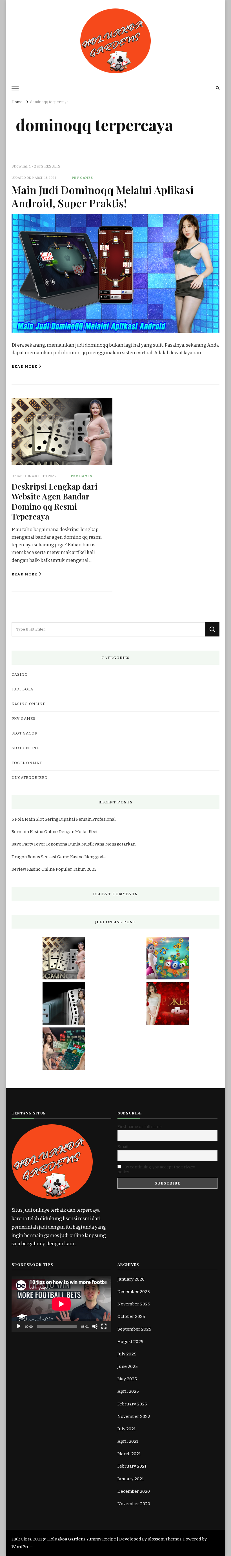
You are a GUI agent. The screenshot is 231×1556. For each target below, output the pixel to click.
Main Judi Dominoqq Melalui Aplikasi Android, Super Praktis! (103, 196)
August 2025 (130, 1341)
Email (122, 1146)
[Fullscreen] (104, 1326)
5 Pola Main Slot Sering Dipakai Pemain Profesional (64, 819)
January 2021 (130, 1478)
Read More (24, 366)
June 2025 (127, 1366)
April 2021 (127, 1441)
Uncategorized (30, 777)
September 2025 (134, 1329)
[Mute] (95, 1326)
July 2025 (126, 1354)
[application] (61, 1304)
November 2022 (133, 1416)
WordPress (23, 1546)
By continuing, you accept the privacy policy (156, 1169)
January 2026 (131, 1279)
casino (20, 674)
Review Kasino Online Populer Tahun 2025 (54, 869)
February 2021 (131, 1466)
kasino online (28, 704)
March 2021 (129, 1453)
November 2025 (133, 1304)
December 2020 (133, 1491)
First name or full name (139, 1126)
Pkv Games (82, 178)
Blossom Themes (164, 1539)
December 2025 (133, 1291)
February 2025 (132, 1404)
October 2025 (131, 1316)
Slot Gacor (24, 733)
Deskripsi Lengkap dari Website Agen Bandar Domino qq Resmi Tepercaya (54, 501)
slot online (25, 748)
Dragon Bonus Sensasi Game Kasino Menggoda (59, 856)
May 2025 (127, 1378)
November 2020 (133, 1503)
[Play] (19, 1326)
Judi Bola (22, 689)
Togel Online (27, 763)
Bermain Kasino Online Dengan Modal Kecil (55, 831)
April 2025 (128, 1391)
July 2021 (126, 1428)
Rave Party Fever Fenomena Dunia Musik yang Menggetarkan (74, 844)
